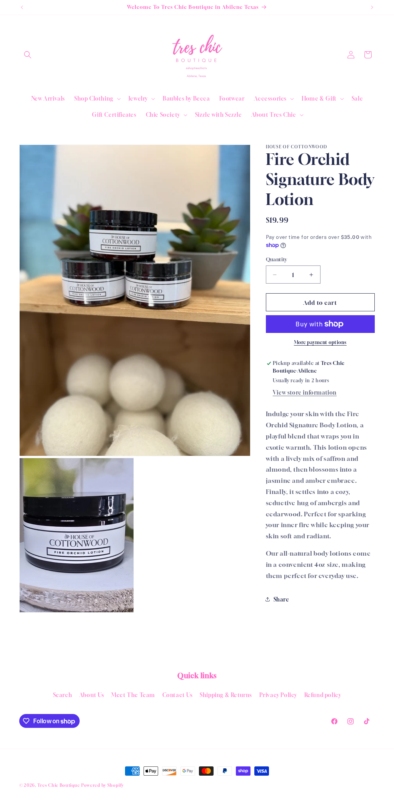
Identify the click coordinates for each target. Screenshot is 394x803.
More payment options (320, 342)
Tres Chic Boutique (58, 785)
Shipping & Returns (226, 695)
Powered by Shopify (102, 785)
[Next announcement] (372, 7)
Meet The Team (133, 695)
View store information (305, 392)
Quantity (276, 259)
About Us (91, 695)
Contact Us (177, 695)
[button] (27, 54)
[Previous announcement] (21, 7)
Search (62, 695)
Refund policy (322, 695)
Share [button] (281, 599)
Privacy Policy (278, 695)
